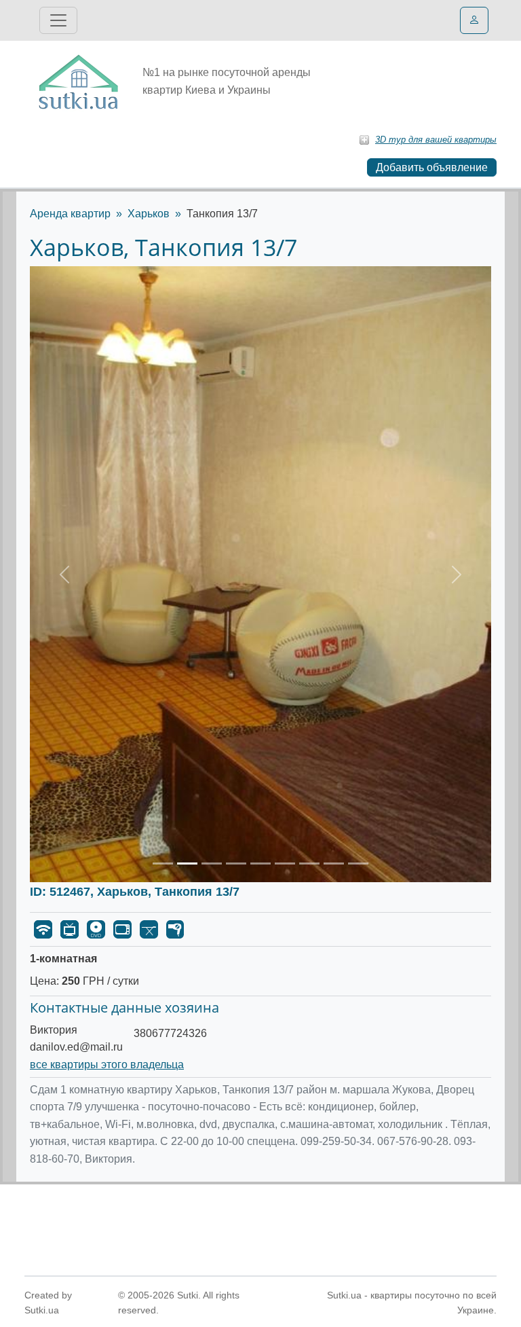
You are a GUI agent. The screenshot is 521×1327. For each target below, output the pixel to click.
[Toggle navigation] (58, 20)
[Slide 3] (211, 863)
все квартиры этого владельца (107, 1064)
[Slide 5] (260, 863)
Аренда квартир (70, 213)
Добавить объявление (432, 167)
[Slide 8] (334, 863)
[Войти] (474, 20)
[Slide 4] (236, 863)
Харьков (149, 213)
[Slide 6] (285, 863)
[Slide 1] (163, 863)
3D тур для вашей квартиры (436, 139)
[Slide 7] (309, 863)
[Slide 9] (358, 863)
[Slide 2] (187, 863)
